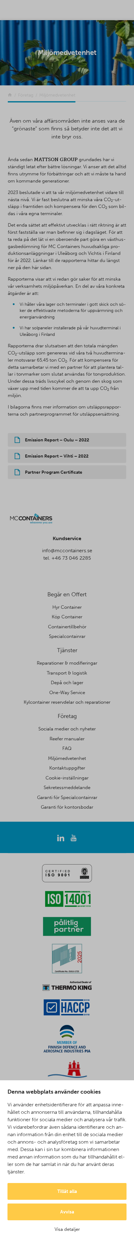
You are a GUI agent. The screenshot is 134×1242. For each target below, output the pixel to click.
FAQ (67, 748)
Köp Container (67, 617)
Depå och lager (67, 682)
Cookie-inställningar (67, 778)
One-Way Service (67, 692)
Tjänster (67, 650)
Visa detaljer (67, 1229)
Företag (67, 716)
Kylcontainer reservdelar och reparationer (67, 702)
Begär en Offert (67, 594)
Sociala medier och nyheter (67, 729)
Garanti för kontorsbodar (67, 807)
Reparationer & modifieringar (67, 663)
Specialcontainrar (67, 636)
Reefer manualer (67, 739)
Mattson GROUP (56, 159)
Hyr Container (67, 607)
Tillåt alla (67, 1191)
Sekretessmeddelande (67, 787)
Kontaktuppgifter (67, 768)
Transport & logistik (67, 673)
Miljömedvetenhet (67, 758)
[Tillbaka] (10, 95)
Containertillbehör (67, 627)
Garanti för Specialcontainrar (67, 797)
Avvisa (67, 1212)
